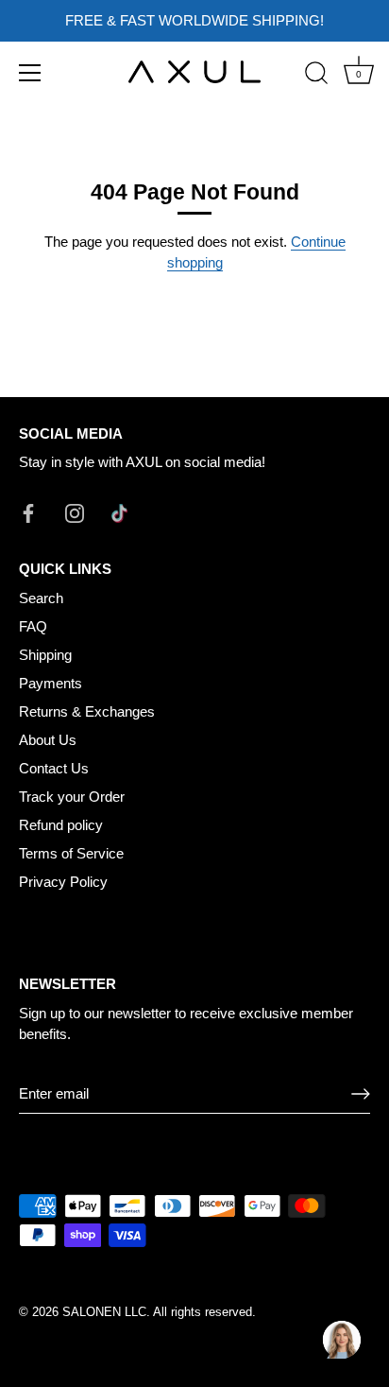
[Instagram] (74, 512)
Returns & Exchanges (87, 711)
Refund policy (61, 825)
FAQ (33, 626)
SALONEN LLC (104, 1312)
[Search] (316, 75)
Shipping (45, 655)
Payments (50, 683)
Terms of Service (71, 853)
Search (41, 598)
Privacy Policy (63, 882)
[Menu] (30, 73)
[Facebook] (28, 512)
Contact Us (54, 768)
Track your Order (72, 797)
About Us (47, 740)
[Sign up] (360, 1093)
